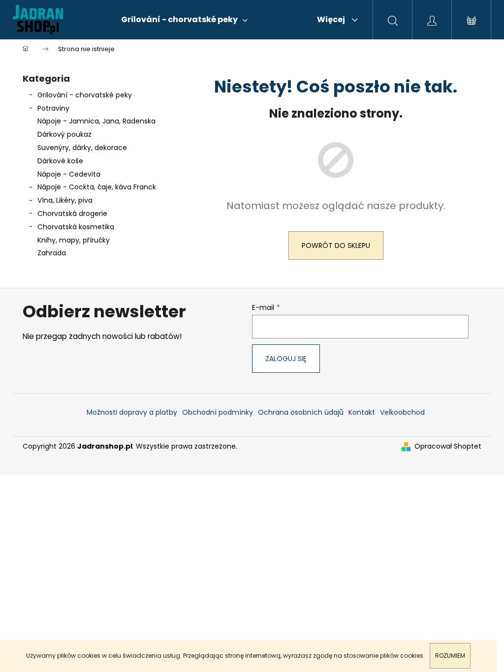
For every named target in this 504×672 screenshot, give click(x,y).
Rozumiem (450, 655)
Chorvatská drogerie (72, 213)
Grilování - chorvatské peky (84, 95)
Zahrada (51, 253)
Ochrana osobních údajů (301, 412)
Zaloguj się (286, 359)
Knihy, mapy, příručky (73, 240)
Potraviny (53, 108)
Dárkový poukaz (64, 134)
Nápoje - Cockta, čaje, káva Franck (96, 187)
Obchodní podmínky (217, 412)
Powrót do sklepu (336, 245)
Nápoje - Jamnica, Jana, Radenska (96, 121)
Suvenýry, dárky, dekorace (82, 148)
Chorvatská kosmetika (75, 227)
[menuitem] (184, 19)
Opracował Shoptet (447, 446)
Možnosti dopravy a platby (132, 412)
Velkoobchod (402, 412)
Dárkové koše (60, 161)
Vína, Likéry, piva (65, 200)
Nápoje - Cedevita (68, 174)
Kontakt (361, 412)
